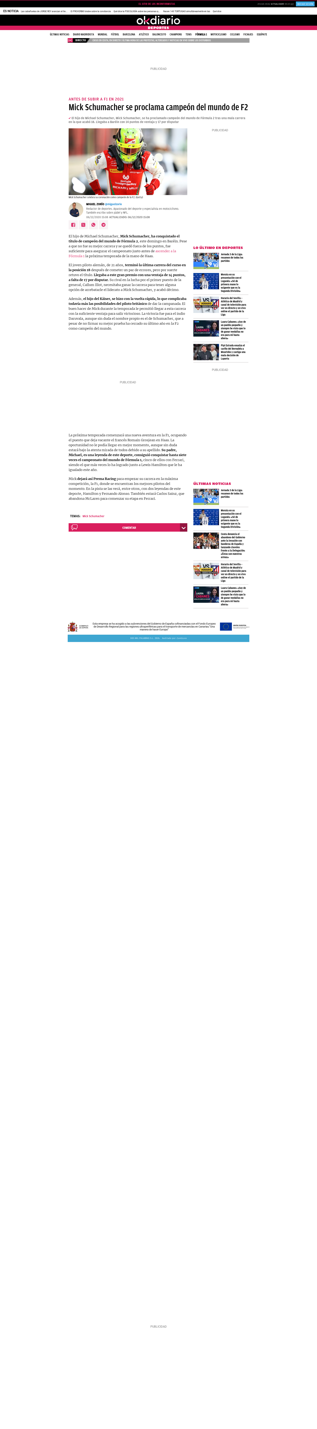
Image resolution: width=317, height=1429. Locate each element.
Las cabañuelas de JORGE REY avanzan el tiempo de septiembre (53, 11)
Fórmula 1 (201, 34)
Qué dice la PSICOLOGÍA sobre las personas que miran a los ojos (145, 11)
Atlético (144, 34)
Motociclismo (218, 34)
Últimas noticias (59, 34)
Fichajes (248, 34)
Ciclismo (235, 34)
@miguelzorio (113, 204)
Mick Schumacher (93, 516)
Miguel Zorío (95, 204)
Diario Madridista (83, 34)
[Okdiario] (158, 20)
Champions (176, 34)
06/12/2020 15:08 (97, 217)
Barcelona (129, 34)
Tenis (189, 34)
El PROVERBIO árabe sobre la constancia (91, 11)
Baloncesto (159, 34)
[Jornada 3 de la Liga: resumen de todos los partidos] (207, 261)
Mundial (102, 34)
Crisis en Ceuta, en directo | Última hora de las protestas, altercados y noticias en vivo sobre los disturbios (151, 40)
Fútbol (115, 34)
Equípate (262, 34)
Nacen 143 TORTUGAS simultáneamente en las (186, 11)
